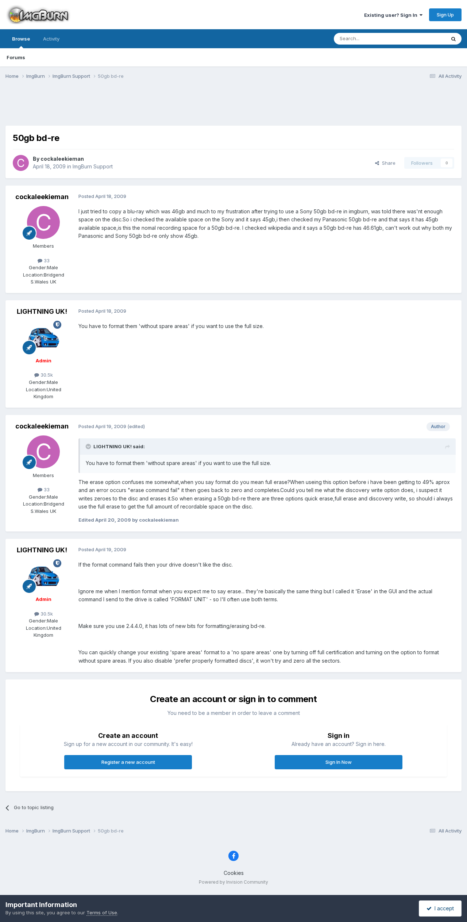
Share (387, 163)
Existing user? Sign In (392, 15)
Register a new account (128, 762)
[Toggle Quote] (89, 446)
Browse (21, 39)
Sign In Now (338, 762)
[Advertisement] (233, 107)
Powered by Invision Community (233, 882)
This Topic (424, 38)
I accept (443, 908)
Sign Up (445, 15)
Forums (16, 57)
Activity (51, 39)
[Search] (453, 39)
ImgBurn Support (93, 166)
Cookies (234, 873)
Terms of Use (101, 912)
